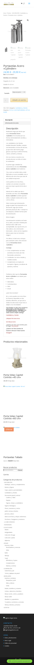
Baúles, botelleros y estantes (13, 588)
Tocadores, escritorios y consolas (14, 602)
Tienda (9, 13)
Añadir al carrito (19, 100)
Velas (7, 550)
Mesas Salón (8, 596)
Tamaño (6, 93)
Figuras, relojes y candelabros (14, 503)
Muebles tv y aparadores (12, 599)
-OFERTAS (6, 607)
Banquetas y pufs (11, 580)
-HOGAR (5, 543)
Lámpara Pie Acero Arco (13, 318)
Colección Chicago (10, 535)
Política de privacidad (10, 643)
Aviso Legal (8, 640)
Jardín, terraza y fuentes (11, 511)
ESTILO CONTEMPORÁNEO (17, 110)
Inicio (4, 13)
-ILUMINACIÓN (7, 568)
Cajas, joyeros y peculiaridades (13, 490)
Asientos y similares (10, 578)
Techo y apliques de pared (12, 573)
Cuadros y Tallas (10, 497)
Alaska (6, 529)
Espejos (8, 500)
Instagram (9, 333)
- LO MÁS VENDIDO (9, 522)
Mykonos (7, 540)
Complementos (10, 563)
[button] (27, 20)
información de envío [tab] (12, 123)
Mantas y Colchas (11, 566)
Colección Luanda (10, 538)
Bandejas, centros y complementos (15, 484)
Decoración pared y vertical (12, 495)
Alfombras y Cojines (11, 560)
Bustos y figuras (9, 487)
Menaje (7, 555)
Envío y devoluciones (10, 638)
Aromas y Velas (9, 545)
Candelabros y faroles (21, 108)
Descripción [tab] (9, 120)
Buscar (20, 470)
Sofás (7, 586)
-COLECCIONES (7, 527)
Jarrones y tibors (9, 514)
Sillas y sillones (10, 583)
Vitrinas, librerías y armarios (12, 605)
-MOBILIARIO (7, 576)
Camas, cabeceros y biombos (13, 591)
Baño (6, 553)
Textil (6, 558)
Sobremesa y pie (9, 571)
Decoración (15, 326)
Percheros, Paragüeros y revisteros (15, 519)
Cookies (7, 646)
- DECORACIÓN (15, 13)
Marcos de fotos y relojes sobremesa (15, 516)
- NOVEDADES (7, 525)
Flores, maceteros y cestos (12, 508)
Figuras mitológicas (10, 506)
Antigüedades (8, 532)
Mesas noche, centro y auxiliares (14, 594)
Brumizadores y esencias (13, 547)
